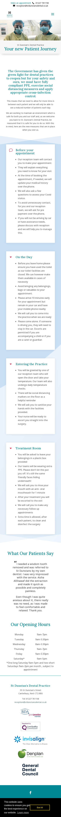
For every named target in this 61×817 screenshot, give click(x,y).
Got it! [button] (40, 807)
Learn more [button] (23, 812)
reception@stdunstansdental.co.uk (30, 702)
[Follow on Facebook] (30, 793)
